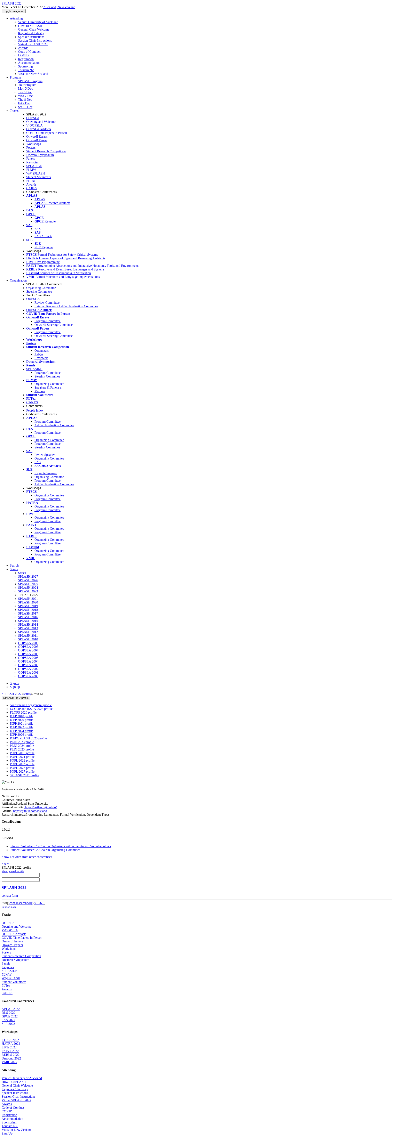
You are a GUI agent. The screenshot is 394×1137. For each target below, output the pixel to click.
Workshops (33, 144)
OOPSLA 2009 (28, 643)
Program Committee (47, 321)
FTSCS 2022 (10, 1040)
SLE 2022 (8, 1023)
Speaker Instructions (31, 37)
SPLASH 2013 (28, 628)
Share (5, 864)
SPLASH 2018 (28, 609)
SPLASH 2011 (28, 635)
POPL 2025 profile (22, 768)
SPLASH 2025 (28, 584)
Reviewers (41, 358)
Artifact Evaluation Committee (54, 425)
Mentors (39, 391)
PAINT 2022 (10, 1051)
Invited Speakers (45, 454)
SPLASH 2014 (28, 624)
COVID (23, 55)
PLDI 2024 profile (22, 745)
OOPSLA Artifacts (38, 129)
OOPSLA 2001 (28, 672)
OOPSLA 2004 (28, 661)
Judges (38, 354)
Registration (26, 59)
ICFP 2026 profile (21, 734)
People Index (34, 410)
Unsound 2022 (11, 1058)
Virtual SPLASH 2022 (33, 44)
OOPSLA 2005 (28, 657)
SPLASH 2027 (28, 576)
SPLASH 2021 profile (24, 775)
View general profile (13, 871)
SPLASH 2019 (28, 606)
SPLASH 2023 (28, 591)
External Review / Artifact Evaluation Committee (66, 306)
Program (15, 77)
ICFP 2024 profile (21, 731)
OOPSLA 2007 (28, 650)
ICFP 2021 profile (21, 723)
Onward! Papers (36, 140)
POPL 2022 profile (22, 760)
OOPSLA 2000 (28, 676)
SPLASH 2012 (28, 632)
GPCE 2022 (10, 1016)
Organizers (41, 350)
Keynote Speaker (45, 473)
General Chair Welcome (33, 29)
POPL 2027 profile (22, 771)
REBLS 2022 (10, 1054)
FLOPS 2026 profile (23, 712)
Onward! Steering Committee (53, 324)
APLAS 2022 (11, 1009)
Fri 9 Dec (24, 103)
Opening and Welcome (41, 121)
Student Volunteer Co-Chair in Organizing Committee (45, 850)
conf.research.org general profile (31, 705)
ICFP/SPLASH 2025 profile (28, 738)
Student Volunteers (38, 177)
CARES (31, 188)
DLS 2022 (8, 1012)
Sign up (15, 687)
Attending (16, 18)
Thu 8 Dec (25, 99)
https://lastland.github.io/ (40, 807)
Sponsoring (25, 66)
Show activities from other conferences (27, 857)
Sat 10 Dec (25, 107)
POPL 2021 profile (22, 756)
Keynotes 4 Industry (31, 33)
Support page (9, 906)
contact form (10, 895)
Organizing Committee (41, 288)
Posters (31, 147)
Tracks (14, 110)
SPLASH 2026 (28, 580)
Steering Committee (39, 291)
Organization (18, 280)
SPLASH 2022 (12, 694)
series (27, 694)
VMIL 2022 (9, 1062)
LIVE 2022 (9, 1047)
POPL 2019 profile (22, 753)
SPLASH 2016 (28, 617)
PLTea (30, 180)
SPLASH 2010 (28, 639)
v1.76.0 (39, 903)
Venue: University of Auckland (38, 22)
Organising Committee (49, 477)
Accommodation (29, 62)
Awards (23, 48)
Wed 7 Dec (25, 96)
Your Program (27, 85)
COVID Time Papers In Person (46, 133)
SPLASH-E (34, 166)
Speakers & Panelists (48, 387)
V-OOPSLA (34, 125)
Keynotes (32, 162)
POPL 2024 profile (22, 764)
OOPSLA (32, 118)
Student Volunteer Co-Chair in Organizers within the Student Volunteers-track (60, 846)
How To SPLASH (30, 25)
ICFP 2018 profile (21, 716)
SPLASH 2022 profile (16, 697)
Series (22, 573)
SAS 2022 (8, 1020)
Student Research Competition (46, 151)
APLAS (39, 199)
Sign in (14, 683)
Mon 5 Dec (25, 88)
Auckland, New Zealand (59, 7)
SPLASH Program (30, 81)
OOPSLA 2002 (28, 669)
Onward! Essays (37, 136)
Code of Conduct (29, 51)
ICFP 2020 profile (21, 720)
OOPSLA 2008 (28, 646)
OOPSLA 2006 (28, 654)
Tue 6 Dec (25, 92)
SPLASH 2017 (28, 613)
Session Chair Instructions (35, 40)
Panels (30, 158)
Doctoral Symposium (40, 155)
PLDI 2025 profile (22, 749)
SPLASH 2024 (28, 587)
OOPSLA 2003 (28, 665)
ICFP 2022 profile (21, 727)
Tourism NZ (26, 70)
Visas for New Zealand (33, 73)
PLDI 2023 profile (22, 742)
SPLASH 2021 (28, 598)
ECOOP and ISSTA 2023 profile (31, 708)
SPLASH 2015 (28, 621)
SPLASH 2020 (28, 602)
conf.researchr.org (21, 903)
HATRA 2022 (11, 1043)
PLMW (31, 169)
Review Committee (47, 302)
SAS (37, 228)
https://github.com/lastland (29, 811)
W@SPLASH (35, 173)
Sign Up (7, 1133)
